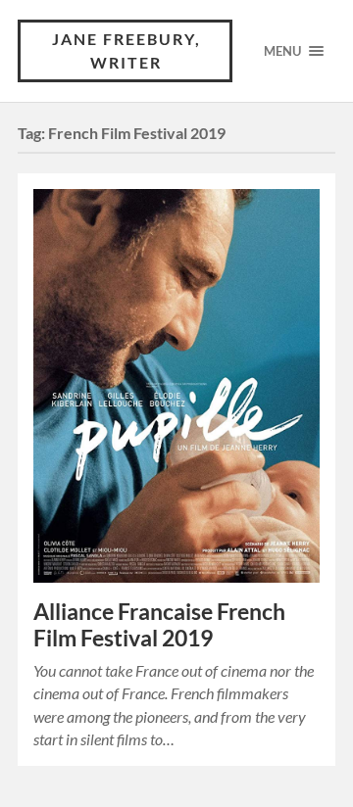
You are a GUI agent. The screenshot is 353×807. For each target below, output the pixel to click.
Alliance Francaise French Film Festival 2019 (159, 624)
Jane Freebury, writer (126, 50)
